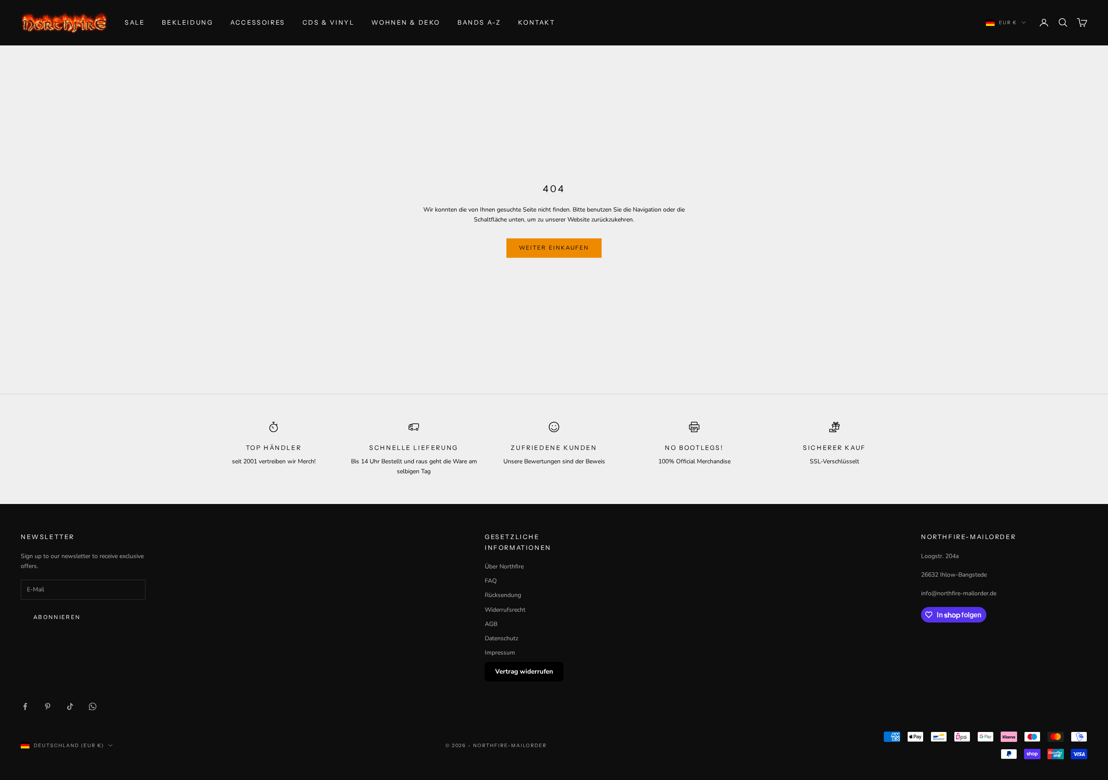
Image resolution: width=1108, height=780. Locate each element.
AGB (491, 624)
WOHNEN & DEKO (405, 22)
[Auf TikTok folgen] (70, 706)
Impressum (500, 652)
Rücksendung (503, 595)
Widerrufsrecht (505, 610)
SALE (135, 22)
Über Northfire (504, 566)
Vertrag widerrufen (524, 671)
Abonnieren (57, 617)
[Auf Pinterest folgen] (47, 706)
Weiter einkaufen (554, 248)
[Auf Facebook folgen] (25, 706)
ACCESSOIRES (257, 22)
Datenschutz (501, 638)
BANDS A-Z (479, 22)
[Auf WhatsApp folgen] (92, 706)
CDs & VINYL (328, 22)
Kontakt (536, 22)
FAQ (491, 581)
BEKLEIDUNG (187, 22)
